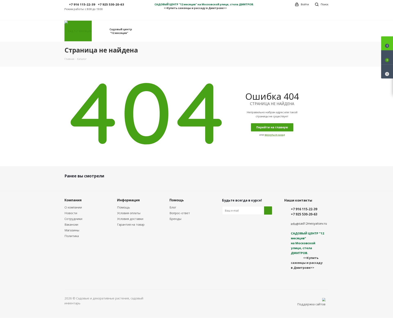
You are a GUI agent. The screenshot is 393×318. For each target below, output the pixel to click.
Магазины (71, 230)
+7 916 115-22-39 (82, 4)
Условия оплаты (128, 213)
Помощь (123, 207)
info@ (295, 224)
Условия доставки (130, 219)
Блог (172, 207)
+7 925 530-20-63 (111, 4)
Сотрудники (73, 219)
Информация (128, 200)
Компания (73, 200)
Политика (71, 236)
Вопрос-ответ (179, 213)
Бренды (175, 219)
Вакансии (71, 224)
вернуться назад (275, 135)
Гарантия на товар (131, 224)
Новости (70, 213)
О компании (73, 207)
